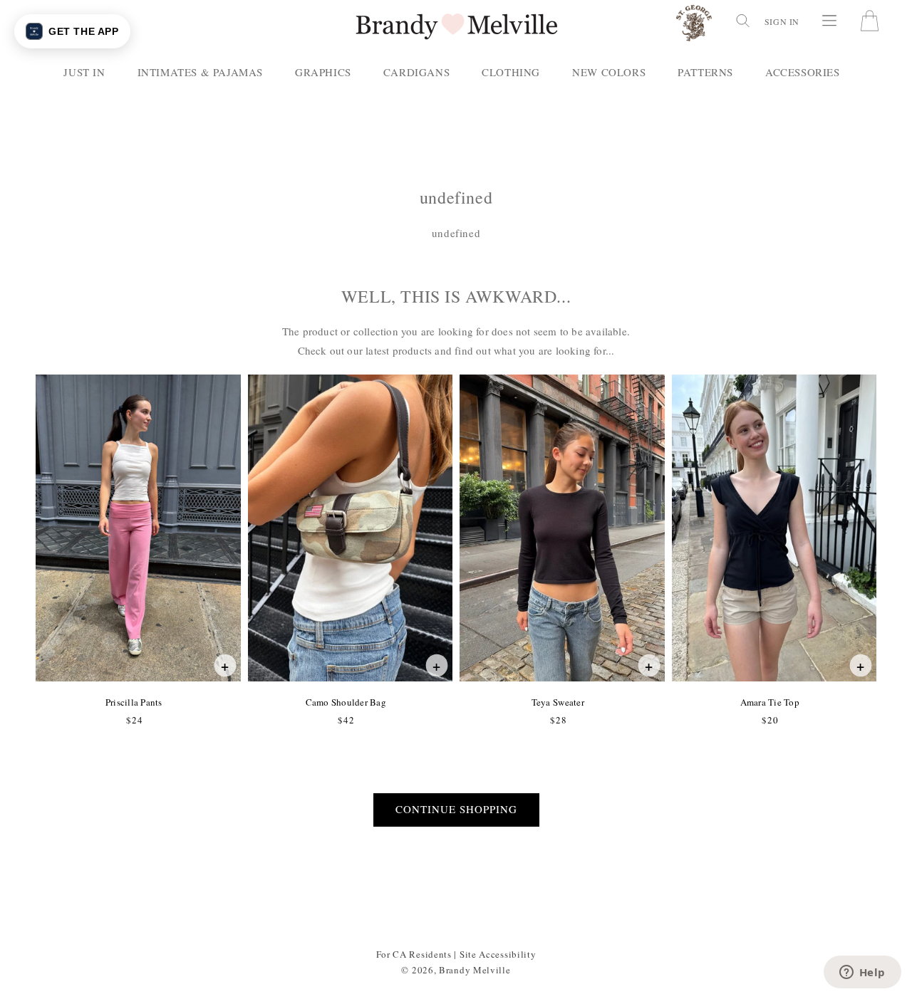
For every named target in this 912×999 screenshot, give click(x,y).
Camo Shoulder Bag (345, 702)
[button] (741, 20)
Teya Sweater (557, 702)
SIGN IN (782, 21)
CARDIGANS (416, 72)
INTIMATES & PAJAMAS (200, 72)
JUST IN (84, 72)
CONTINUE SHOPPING (456, 809)
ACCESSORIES (802, 72)
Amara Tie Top (769, 702)
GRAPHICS (323, 72)
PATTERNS (705, 72)
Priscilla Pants (133, 702)
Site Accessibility (498, 954)
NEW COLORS (609, 72)
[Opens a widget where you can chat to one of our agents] (862, 973)
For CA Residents (414, 954)
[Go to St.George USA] (694, 26)
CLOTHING (511, 72)
